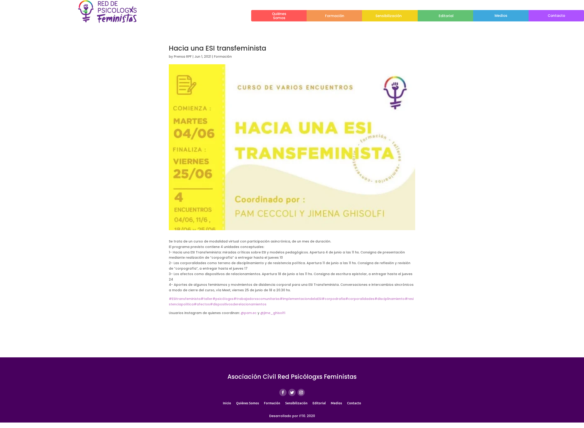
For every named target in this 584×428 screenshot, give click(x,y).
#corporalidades (359, 299)
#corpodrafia (333, 299)
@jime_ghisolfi (272, 313)
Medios (501, 15)
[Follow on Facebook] (283, 392)
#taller (206, 299)
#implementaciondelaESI (301, 299)
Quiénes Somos (247, 403)
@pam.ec (249, 313)
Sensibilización (388, 15)
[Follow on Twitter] (292, 392)
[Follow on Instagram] (301, 392)
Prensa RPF (183, 56)
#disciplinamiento (389, 299)
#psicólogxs (222, 299)
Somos (279, 17)
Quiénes (279, 13)
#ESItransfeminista (185, 299)
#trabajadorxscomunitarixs (256, 299)
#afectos (202, 304)
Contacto (556, 15)
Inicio (227, 403)
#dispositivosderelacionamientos (238, 304)
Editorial (446, 15)
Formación (334, 15)
